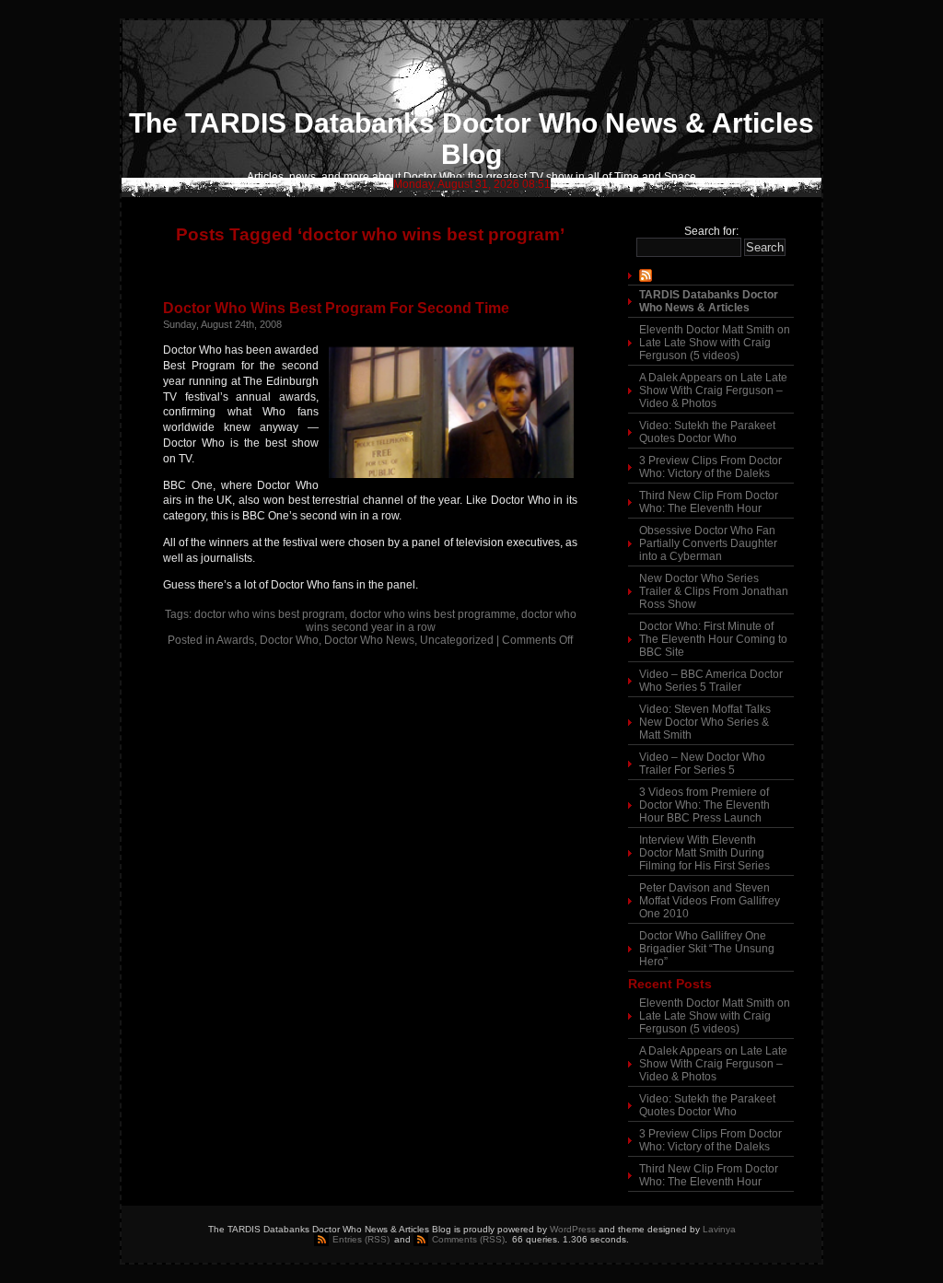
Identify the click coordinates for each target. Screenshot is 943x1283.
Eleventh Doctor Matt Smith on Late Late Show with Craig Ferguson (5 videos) (714, 342)
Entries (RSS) (361, 1239)
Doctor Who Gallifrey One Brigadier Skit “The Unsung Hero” (706, 948)
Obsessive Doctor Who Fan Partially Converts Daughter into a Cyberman (708, 543)
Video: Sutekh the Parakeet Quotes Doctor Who (707, 432)
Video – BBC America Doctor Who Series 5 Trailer (711, 681)
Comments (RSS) (468, 1239)
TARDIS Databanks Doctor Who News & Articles (708, 301)
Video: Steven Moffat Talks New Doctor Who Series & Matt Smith (705, 722)
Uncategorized (457, 640)
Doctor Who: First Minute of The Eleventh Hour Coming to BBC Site (713, 639)
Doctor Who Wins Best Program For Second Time (336, 308)
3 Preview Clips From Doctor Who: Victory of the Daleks (710, 467)
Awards (235, 640)
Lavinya (719, 1229)
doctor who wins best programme (433, 614)
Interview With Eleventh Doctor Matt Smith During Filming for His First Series (704, 853)
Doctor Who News (369, 640)
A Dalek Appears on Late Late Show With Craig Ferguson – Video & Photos (713, 390)
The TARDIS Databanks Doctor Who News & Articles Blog (471, 138)
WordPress (573, 1229)
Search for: (711, 231)
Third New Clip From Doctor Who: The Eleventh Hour (708, 502)
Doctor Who (289, 640)
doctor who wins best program (269, 614)
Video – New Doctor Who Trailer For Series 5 (702, 763)
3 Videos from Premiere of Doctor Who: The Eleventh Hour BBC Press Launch (704, 805)
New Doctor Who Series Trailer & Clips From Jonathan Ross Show (713, 591)
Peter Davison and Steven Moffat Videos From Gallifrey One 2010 (709, 900)
